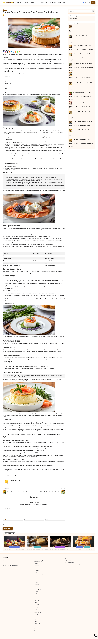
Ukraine (36, 609)
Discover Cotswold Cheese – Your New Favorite (83, 73)
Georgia (36, 591)
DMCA (66, 566)
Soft (36, 568)
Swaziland (37, 607)
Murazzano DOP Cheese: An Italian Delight (81, 139)
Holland (36, 593)
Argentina (37, 580)
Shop (35, 630)
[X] (7, 52)
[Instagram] (5, 52)
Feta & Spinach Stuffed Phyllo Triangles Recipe (82, 111)
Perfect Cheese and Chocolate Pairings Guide (60, 549)
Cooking (4, 9)
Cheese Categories (38, 561)
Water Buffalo (38, 623)
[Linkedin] (11, 52)
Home (35, 558)
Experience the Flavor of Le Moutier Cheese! (82, 45)
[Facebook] (3, 52)
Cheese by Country (38, 575)
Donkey (36, 617)
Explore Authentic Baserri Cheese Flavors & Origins (83, 82)
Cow (36, 616)
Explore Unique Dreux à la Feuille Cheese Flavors (83, 35)
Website (46, 519)
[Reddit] (9, 52)
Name (4, 519)
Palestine (37, 606)
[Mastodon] (13, 52)
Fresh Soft (37, 563)
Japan (36, 598)
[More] (19, 52)
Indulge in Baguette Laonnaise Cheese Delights (82, 121)
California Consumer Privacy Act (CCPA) (74, 564)
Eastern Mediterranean (40, 589)
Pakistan (37, 604)
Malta (36, 602)
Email (25, 519)
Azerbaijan (37, 584)
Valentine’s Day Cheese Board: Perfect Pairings (14, 549)
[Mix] (15, 52)
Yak (35, 625)
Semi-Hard (37, 570)
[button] (93, 2)
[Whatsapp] (17, 52)
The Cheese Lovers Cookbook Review (83, 549)
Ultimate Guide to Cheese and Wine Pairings (82, 26)
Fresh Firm (37, 565)
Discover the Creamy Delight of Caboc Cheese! (82, 102)
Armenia (36, 582)
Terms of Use (68, 558)
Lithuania (37, 600)
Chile (36, 586)
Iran (35, 595)
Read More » (71, 33)
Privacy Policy (68, 560)
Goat (36, 619)
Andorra (36, 578)
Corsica (36, 587)
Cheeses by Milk (37, 612)
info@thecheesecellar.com (12, 565)
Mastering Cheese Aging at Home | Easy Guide (37, 549)
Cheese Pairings (37, 627)
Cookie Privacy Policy (69, 562)
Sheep (36, 621)
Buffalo (36, 614)
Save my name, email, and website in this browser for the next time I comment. (18, 524)
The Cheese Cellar (15, 480)
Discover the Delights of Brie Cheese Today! (82, 129)
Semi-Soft (37, 567)
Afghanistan (37, 577)
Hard (36, 572)
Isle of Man (37, 597)
